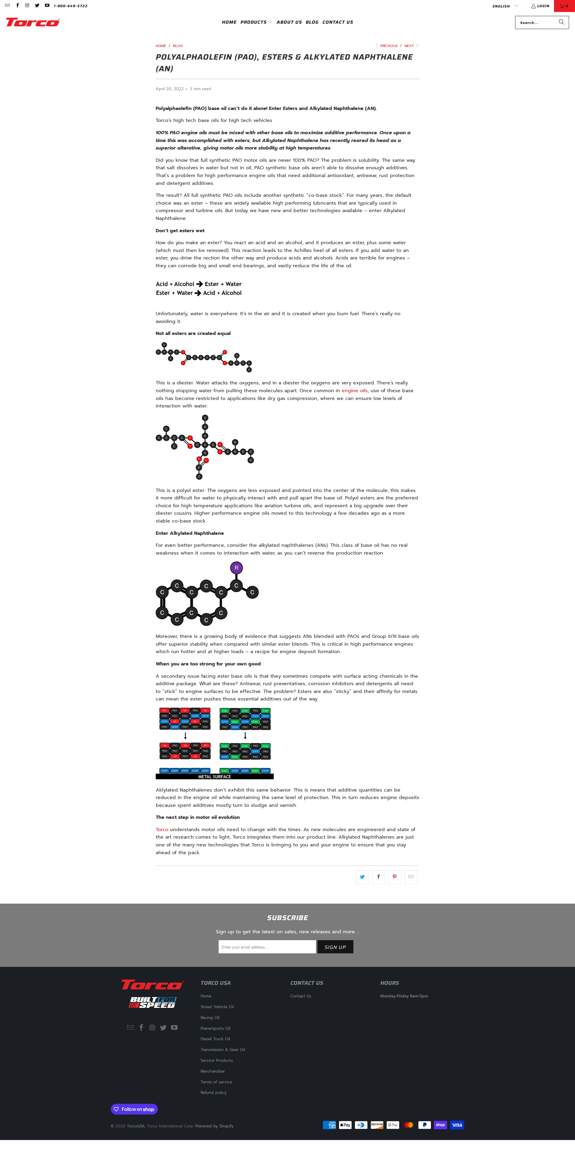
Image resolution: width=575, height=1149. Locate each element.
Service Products (217, 1060)
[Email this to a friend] (411, 877)
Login (543, 6)
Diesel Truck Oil (215, 1039)
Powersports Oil (215, 1028)
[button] (256, 22)
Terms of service (216, 1082)
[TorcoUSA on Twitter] (37, 6)
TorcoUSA (136, 1126)
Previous (388, 46)
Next (410, 46)
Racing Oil (210, 1017)
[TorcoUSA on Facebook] (16, 6)
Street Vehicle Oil (217, 1007)
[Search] (561, 22)
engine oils (355, 390)
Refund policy (214, 1092)
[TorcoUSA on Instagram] (27, 6)
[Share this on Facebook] (378, 877)
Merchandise (213, 1071)
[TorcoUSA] (33, 22)
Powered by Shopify (214, 1126)
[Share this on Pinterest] (394, 877)
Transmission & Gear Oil (223, 1050)
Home (206, 996)
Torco (162, 829)
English (502, 6)
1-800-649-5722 (71, 6)
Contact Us (300, 996)
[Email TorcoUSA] (7, 6)
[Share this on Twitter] (362, 877)
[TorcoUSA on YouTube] (46, 6)
